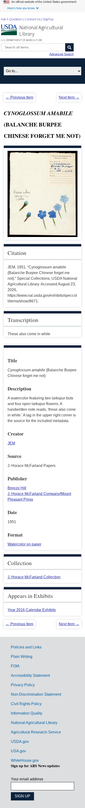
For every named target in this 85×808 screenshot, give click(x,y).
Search (69, 47)
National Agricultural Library (41, 30)
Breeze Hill (17, 488)
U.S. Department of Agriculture (21, 40)
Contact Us (32, 19)
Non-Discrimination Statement (36, 694)
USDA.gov (20, 742)
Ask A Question (11, 19)
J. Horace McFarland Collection (34, 577)
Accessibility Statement (30, 675)
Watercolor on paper (24, 544)
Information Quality (26, 713)
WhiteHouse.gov (25, 760)
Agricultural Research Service (36, 732)
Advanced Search (61, 54)
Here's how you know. (21, 8)
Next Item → (69, 97)
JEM (11, 443)
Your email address (27, 779)
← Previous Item (19, 97)
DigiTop (48, 19)
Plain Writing (21, 657)
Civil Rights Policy (26, 704)
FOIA (15, 666)
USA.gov (18, 751)
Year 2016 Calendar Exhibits (32, 610)
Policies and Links (26, 647)
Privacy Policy (23, 685)
